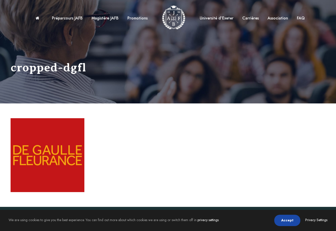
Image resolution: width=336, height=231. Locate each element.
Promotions (137, 18)
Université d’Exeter (216, 18)
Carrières (250, 18)
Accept (287, 220)
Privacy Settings (316, 219)
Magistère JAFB (105, 18)
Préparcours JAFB (67, 18)
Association (278, 18)
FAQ (301, 18)
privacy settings (208, 219)
